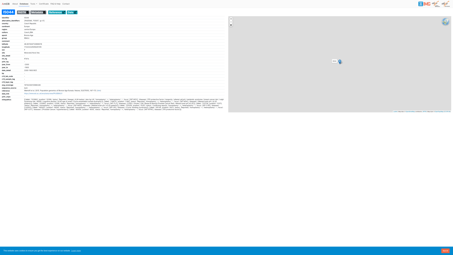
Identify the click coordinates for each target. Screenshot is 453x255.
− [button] (231, 22)
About (15, 3)
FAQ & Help (55, 3)
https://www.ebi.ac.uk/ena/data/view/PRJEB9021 (43, 93)
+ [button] (231, 19)
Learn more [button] (76, 251)
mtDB (6, 3)
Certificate (44, 4)
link (99, 90)
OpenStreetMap (410, 111)
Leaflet (395, 111)
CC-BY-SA (447, 111)
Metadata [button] (37, 12)
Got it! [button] (445, 251)
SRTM (424, 111)
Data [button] (71, 12)
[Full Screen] (231, 25)
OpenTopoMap (439, 111)
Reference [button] (55, 12)
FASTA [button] (22, 12)
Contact (66, 3)
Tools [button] (33, 4)
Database (24, 3)
